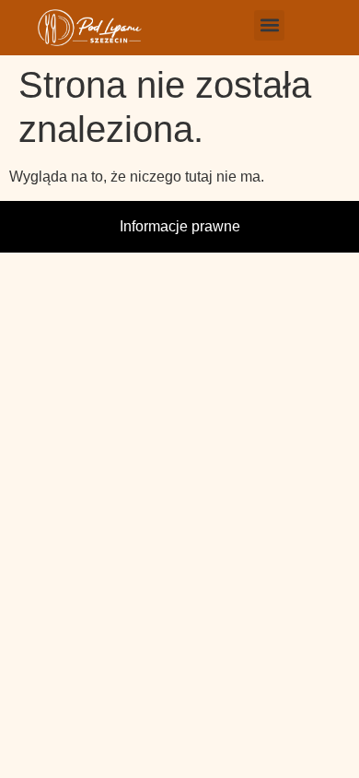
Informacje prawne (180, 226)
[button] (269, 25)
